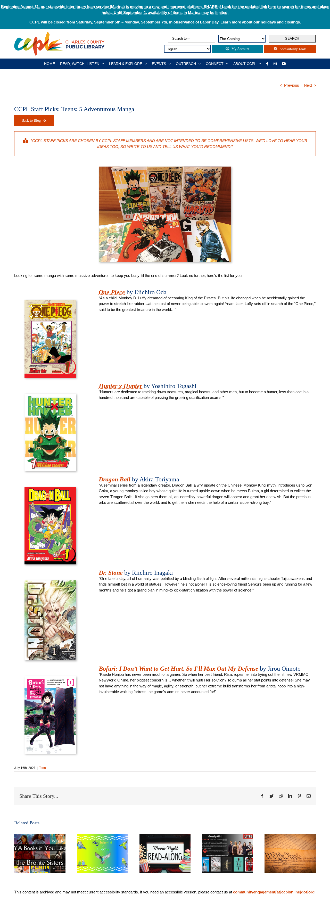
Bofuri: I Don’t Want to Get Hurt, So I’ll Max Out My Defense (178, 668)
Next (308, 85)
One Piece (112, 292)
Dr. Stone (111, 572)
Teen (42, 768)
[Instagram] (275, 64)
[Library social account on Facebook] (267, 64)
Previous (291, 85)
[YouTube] (283, 64)
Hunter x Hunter (121, 386)
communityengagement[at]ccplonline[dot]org (274, 892)
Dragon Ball (115, 479)
